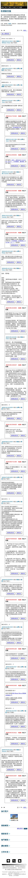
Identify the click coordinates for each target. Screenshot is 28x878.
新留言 (19, 60)
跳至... (25, 30)
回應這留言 (10, 60)
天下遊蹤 (19, 7)
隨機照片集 (14, 820)
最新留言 (5, 834)
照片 (6, 7)
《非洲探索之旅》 (17, 127)
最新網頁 (5, 825)
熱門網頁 (5, 840)
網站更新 (22, 828)
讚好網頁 (5, 846)
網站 (2, 7)
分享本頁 (5, 852)
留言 (10, 7)
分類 (14, 7)
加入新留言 (5, 33)
